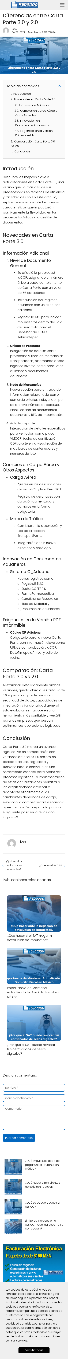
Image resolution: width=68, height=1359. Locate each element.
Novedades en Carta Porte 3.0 (34, 99)
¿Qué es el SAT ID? (50, 865)
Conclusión (22, 151)
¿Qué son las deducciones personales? (14, 865)
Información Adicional (34, 105)
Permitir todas (34, 1350)
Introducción (22, 94)
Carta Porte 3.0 (44, 182)
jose (14, 29)
